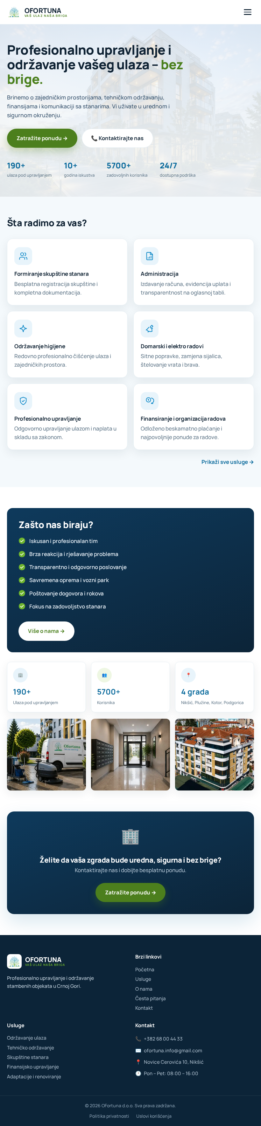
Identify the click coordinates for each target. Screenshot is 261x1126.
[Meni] (247, 12)
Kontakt (144, 1008)
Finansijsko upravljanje (33, 1066)
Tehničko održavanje (30, 1047)
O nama (143, 989)
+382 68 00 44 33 (159, 1038)
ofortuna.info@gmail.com (168, 1050)
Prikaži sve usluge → (227, 461)
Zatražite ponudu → (42, 138)
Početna (144, 969)
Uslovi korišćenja (154, 1116)
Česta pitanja (150, 998)
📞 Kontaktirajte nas (117, 138)
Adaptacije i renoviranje (34, 1076)
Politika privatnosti (109, 1116)
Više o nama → (46, 630)
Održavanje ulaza (26, 1037)
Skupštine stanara (28, 1057)
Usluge (143, 979)
